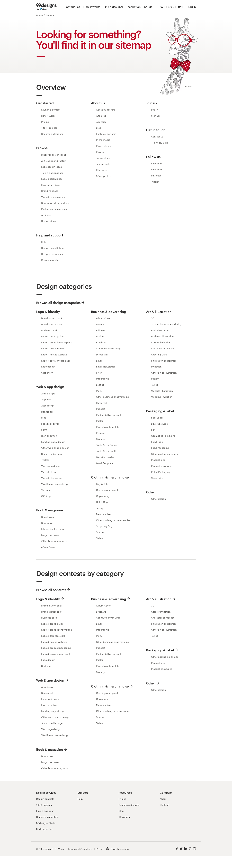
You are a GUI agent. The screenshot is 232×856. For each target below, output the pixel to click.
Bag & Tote (102, 484)
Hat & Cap (102, 502)
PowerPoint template (107, 426)
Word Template (104, 463)
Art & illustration (159, 599)
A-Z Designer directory (53, 160)
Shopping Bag (104, 526)
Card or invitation (161, 342)
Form (44, 429)
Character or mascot (162, 348)
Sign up (155, 115)
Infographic (102, 378)
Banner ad (47, 411)
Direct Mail (102, 354)
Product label (158, 459)
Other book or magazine (54, 541)
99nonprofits (103, 176)
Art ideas (46, 215)
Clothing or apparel (107, 490)
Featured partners (106, 133)
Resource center (50, 259)
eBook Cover (48, 547)
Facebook (156, 163)
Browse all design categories (58, 303)
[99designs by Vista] (46, 6)
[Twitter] (181, 848)
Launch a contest (50, 109)
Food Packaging (160, 447)
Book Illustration (160, 330)
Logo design (48, 366)
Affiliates (101, 115)
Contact (164, 804)
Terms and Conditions (80, 849)
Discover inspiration (47, 816)
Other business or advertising (112, 396)
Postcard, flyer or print (108, 414)
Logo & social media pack (55, 360)
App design (47, 405)
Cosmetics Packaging (163, 435)
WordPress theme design (55, 484)
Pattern (155, 378)
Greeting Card (159, 354)
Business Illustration (162, 336)
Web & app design (50, 680)
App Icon (46, 399)
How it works (91, 6)
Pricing (45, 121)
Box (153, 429)
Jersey (99, 508)
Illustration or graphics (163, 360)
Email (99, 360)
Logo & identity (48, 599)
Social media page (52, 453)
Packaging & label (160, 650)
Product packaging (161, 465)
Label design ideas (52, 178)
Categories (73, 6)
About (163, 798)
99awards (101, 169)
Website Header (105, 457)
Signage (100, 438)
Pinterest (156, 175)
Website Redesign (51, 477)
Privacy (100, 152)
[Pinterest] (190, 848)
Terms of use (103, 157)
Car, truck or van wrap (108, 348)
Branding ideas (49, 190)
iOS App (46, 496)
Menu (99, 390)
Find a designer (113, 6)
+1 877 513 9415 (174, 6)
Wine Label (157, 477)
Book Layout (48, 516)
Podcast (100, 408)
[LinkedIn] (185, 848)
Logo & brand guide (52, 336)
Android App (48, 393)
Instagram (157, 169)
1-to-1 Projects (49, 127)
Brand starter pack (51, 324)
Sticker (100, 532)
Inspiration (134, 6)
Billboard (101, 330)
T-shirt (99, 538)
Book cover (47, 523)
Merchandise (103, 514)
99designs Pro (44, 829)
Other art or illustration (164, 372)
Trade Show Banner (107, 445)
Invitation (156, 366)
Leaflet (100, 384)
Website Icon (48, 472)
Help (44, 242)
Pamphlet (101, 402)
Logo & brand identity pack (56, 342)
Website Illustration (162, 390)
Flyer (99, 372)
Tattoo (154, 384)
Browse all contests (51, 590)
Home (39, 15)
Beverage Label (159, 423)
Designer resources (52, 254)
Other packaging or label (165, 453)
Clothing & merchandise (110, 686)
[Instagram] (194, 848)
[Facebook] (176, 848)
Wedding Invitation (161, 396)
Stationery (47, 372)
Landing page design (53, 441)
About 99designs (105, 109)
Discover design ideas (53, 154)
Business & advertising (108, 599)
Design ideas (48, 221)
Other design (158, 498)
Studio (148, 6)
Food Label (157, 441)
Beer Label (157, 417)
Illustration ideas (50, 184)
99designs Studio (46, 823)
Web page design (51, 465)
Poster (99, 420)
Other (150, 683)
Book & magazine (49, 749)
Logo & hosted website (54, 354)
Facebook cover (50, 423)
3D (152, 318)
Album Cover (103, 318)
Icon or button (49, 435)
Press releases (104, 145)
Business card (49, 330)
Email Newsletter (105, 366)
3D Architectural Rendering (166, 324)
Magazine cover (50, 535)
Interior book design (52, 528)
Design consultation (52, 247)
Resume (100, 433)
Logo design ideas (51, 166)
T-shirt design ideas (52, 172)
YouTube (46, 490)
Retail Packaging (160, 472)
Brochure (101, 342)
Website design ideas (53, 196)
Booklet (100, 336)
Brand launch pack (51, 318)
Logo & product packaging (56, 647)
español (124, 849)
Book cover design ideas (55, 203)
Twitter (155, 181)
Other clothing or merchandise (113, 520)
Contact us (157, 136)
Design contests (45, 798)
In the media (103, 139)
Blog (98, 127)
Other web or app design (55, 447)
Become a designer (52, 133)
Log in (192, 6)
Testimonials (103, 164)
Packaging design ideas (54, 208)
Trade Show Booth (106, 451)
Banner (100, 324)
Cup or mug (102, 496)
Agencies (101, 121)
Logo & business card (53, 348)
